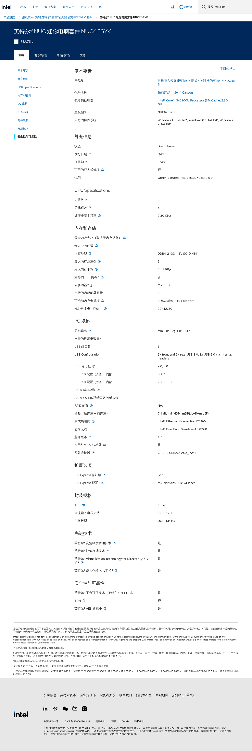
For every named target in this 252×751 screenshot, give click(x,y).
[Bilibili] (74, 709)
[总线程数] (90, 207)
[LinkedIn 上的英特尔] (45, 709)
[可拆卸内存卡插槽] (102, 300)
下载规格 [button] (226, 69)
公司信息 (50, 695)
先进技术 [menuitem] (23, 128)
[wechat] (65, 709)
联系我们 (125, 695)
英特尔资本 (68, 695)
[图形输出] (90, 331)
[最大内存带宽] (96, 269)
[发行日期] (90, 154)
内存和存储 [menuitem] (24, 95)
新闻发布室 (144, 695)
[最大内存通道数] (99, 261)
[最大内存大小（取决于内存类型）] (124, 238)
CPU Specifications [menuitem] (29, 87)
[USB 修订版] (94, 366)
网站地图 (162, 695)
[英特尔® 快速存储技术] (108, 551)
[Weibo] (55, 709)
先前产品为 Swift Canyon (175, 93)
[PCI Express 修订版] (104, 475)
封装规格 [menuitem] (23, 120)
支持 (82, 55)
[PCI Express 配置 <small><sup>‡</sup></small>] (103, 483)
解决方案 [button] (50, 7)
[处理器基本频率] (99, 215)
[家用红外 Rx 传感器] (104, 445)
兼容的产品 (63, 55)
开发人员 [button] (68, 7)
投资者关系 (107, 695)
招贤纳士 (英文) (183, 695)
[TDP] (83, 505)
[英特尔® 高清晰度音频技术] (114, 543)
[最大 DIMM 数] (96, 245)
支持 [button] (35, 7)
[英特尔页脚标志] (22, 714)
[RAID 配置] (91, 405)
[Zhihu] (84, 709)
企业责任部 (88, 695)
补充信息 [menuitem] (23, 79)
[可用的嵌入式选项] (102, 169)
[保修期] (87, 162)
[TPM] (84, 600)
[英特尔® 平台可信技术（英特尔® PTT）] (132, 592)
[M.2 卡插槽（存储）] (105, 308)
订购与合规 (40, 55)
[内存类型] (90, 253)
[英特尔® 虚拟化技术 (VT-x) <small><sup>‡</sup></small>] (116, 570)
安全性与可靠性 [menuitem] (27, 136)
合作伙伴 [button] (87, 7)
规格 (21, 55)
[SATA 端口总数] (98, 390)
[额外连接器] (93, 452)
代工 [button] (102, 7)
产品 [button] (23, 7)
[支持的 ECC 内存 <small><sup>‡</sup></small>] (102, 277)
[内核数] (87, 200)
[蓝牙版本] (90, 437)
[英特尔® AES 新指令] (105, 608)
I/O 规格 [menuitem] (23, 103)
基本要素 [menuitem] (23, 70)
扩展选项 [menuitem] (23, 112)
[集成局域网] (93, 421)
